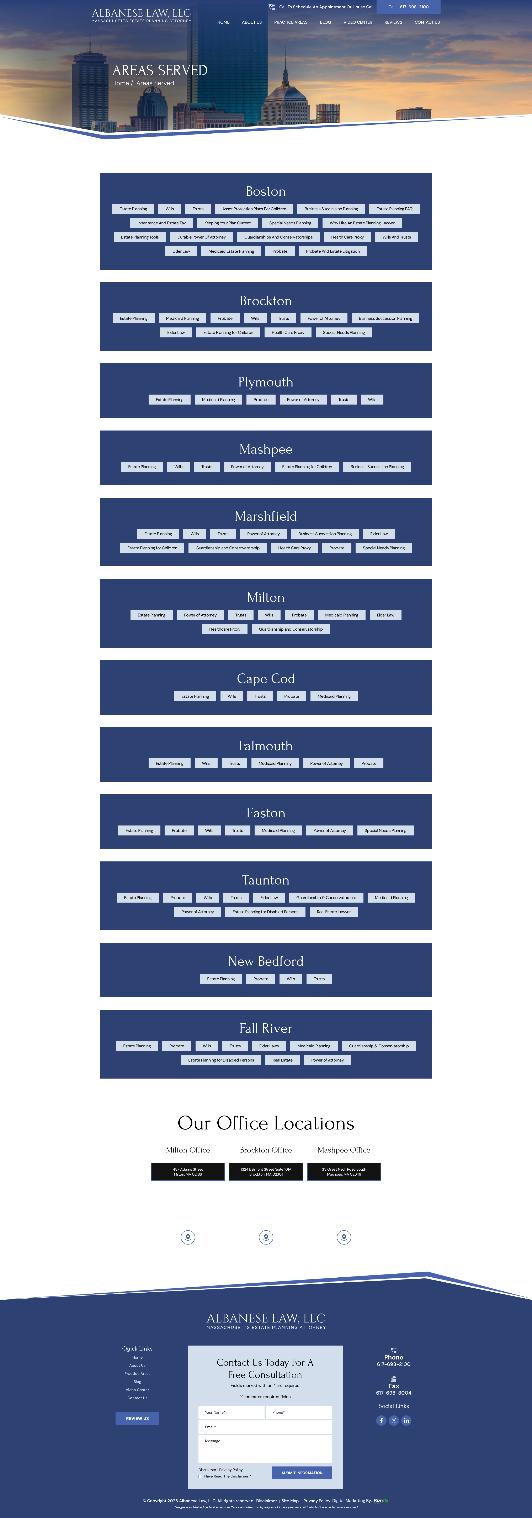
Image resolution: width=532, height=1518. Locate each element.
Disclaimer (207, 1469)
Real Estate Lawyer (334, 911)
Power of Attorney (324, 318)
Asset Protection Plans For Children (254, 209)
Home (223, 22)
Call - (408, 7)
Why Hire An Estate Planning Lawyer (362, 223)
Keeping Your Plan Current (227, 223)
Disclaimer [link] (266, 1501)
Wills (170, 209)
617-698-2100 (394, 1364)
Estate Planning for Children (228, 332)
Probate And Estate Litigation (333, 251)
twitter (394, 1420)
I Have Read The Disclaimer (226, 1476)
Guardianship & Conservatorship (326, 897)
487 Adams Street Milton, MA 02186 (188, 1172)
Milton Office (188, 1150)
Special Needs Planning (290, 223)
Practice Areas (291, 22)
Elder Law (181, 251)
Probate (280, 251)
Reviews (393, 22)
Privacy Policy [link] (316, 1501)
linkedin (406, 1420)
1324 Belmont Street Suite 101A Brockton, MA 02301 (266, 1172)
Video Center (358, 22)
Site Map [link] (290, 1501)
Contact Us (427, 22)
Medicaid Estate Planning (231, 251)
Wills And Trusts (397, 237)
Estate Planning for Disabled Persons (265, 911)
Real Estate (283, 1060)
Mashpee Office (344, 1150)
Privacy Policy (231, 1469)
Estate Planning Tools (140, 237)
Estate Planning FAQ (395, 209)
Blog (325, 22)
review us (137, 1418)
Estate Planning (133, 209)
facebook (381, 1420)
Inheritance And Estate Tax (162, 223)
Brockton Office (266, 1150)
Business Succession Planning (331, 209)
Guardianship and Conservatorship (228, 548)
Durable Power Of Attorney (201, 237)
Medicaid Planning (182, 318)
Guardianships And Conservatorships (278, 237)
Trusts (198, 209)
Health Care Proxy (347, 237)
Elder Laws (269, 1046)
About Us (252, 22)
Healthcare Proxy (224, 629)
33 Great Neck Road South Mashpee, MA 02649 (344, 1172)
